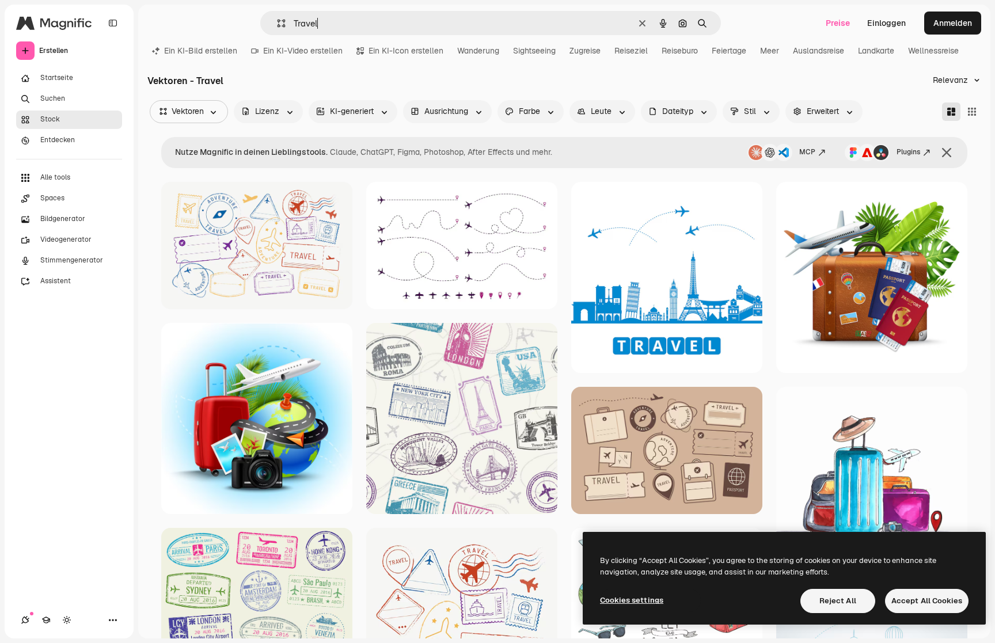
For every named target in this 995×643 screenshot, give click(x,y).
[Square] (972, 111)
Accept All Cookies (926, 601)
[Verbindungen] (25, 620)
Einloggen (886, 23)
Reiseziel (631, 50)
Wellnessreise (933, 50)
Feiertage (729, 50)
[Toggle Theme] (67, 620)
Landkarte (876, 50)
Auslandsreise (818, 50)
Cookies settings (631, 600)
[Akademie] (46, 620)
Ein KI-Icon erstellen (406, 50)
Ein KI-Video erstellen (303, 50)
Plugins (908, 152)
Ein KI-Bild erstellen (200, 50)
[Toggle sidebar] (113, 23)
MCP (807, 152)
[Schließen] (947, 152)
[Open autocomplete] (277, 23)
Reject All (837, 601)
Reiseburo (680, 50)
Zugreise (585, 50)
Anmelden (952, 23)
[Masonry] (951, 111)
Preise (838, 23)
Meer (769, 50)
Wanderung (478, 50)
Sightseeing (534, 50)
